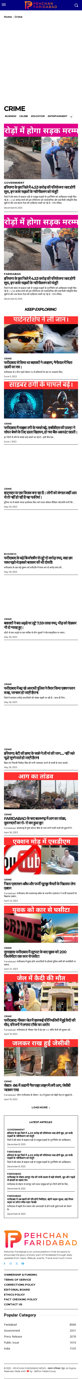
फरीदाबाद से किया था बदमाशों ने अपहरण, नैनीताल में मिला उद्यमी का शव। (38, 364)
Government (14, 182)
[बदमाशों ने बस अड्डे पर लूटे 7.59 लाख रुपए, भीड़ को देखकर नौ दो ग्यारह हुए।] (41, 595)
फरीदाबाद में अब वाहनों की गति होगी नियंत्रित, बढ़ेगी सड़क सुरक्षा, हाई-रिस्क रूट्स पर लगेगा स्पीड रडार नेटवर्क (40, 1201)
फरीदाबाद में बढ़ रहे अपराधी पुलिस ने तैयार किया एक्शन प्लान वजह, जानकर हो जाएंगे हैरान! (39, 690)
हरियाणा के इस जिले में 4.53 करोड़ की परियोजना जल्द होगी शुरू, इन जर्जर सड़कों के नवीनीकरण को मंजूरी (39, 189)
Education (37, 116)
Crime (8, 358)
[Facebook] (4, 1264)
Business (10, 116)
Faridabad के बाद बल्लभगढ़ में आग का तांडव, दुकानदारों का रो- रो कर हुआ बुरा (35, 820)
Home (8, 16)
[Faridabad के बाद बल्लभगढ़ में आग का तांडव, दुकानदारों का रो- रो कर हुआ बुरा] (41, 790)
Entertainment (57, 116)
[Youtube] (23, 1264)
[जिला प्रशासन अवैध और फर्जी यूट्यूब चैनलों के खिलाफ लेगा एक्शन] (41, 855)
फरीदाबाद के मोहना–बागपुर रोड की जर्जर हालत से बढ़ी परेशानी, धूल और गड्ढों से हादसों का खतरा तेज (41, 1178)
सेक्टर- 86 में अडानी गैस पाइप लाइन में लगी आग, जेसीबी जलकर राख (37, 1087)
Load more (39, 1107)
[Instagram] (11, 1264)
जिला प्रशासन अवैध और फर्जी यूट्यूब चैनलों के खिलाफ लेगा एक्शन (39, 886)
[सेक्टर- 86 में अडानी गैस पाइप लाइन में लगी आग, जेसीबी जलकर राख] (41, 1057)
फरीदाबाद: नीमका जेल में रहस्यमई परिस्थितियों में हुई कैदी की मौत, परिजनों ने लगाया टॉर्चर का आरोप (39, 1022)
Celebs (23, 116)
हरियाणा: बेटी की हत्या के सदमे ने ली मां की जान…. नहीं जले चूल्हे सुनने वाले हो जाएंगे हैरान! (39, 755)
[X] (17, 1264)
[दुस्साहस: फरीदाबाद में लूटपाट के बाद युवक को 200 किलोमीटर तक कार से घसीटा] (41, 924)
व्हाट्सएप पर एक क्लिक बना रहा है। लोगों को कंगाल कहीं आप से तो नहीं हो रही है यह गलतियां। (40, 495)
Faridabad (12, 273)
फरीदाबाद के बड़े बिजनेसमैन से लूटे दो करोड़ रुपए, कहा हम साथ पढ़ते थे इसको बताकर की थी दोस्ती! (38, 560)
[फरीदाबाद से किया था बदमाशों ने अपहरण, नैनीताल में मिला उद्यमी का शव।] (41, 334)
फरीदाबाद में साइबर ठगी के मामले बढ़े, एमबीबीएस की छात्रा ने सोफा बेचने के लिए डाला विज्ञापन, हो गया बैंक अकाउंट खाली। (40, 429)
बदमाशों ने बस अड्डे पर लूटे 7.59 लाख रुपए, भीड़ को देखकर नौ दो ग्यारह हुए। (40, 625)
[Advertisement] (41, 62)
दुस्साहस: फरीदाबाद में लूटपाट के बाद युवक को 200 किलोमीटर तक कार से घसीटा (35, 954)
